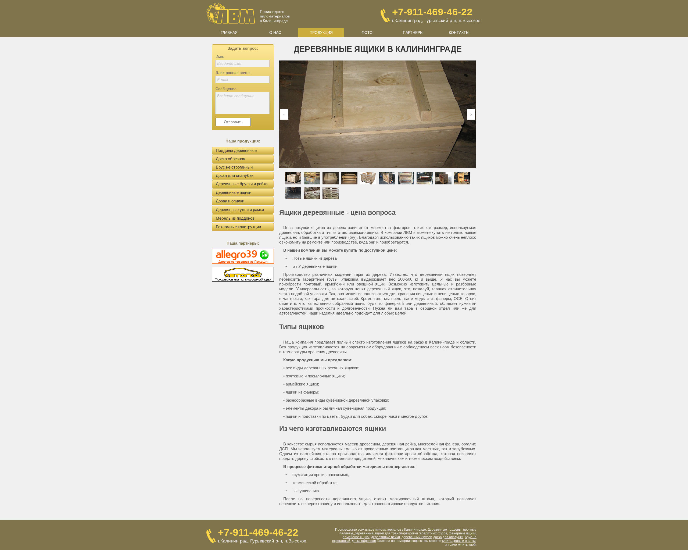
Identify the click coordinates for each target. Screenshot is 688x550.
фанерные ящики (462, 533)
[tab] (293, 178)
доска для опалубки (448, 537)
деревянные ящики (369, 533)
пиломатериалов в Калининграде (400, 529)
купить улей (467, 545)
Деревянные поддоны (444, 529)
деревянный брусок (417, 537)
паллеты (346, 533)
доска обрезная (364, 541)
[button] (284, 114)
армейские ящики (356, 537)
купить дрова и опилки (459, 541)
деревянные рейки (385, 537)
